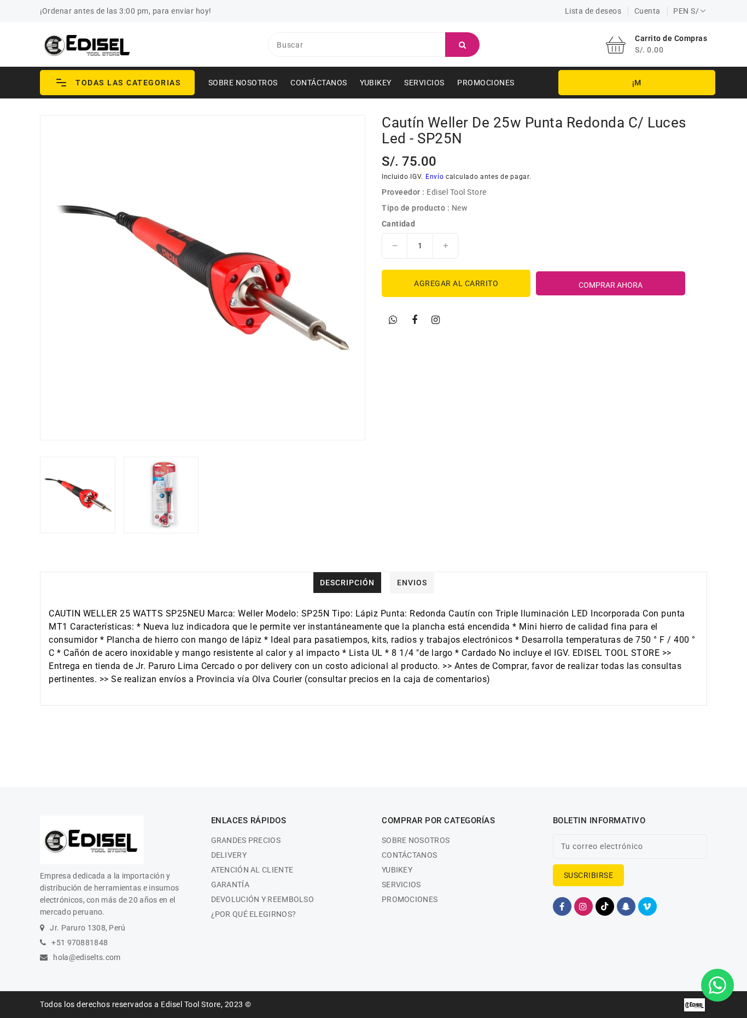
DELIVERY (229, 855)
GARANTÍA (230, 884)
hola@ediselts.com (86, 957)
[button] (117, 82)
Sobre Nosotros (243, 82)
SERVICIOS (424, 82)
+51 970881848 (79, 942)
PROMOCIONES (486, 82)
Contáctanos (318, 82)
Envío (434, 177)
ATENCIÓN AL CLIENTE (252, 869)
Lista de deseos (593, 11)
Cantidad (398, 224)
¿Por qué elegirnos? (253, 914)
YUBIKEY (376, 82)
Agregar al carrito (456, 283)
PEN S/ (686, 11)
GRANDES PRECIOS (246, 840)
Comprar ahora (611, 285)
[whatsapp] (393, 320)
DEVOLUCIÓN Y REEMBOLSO (262, 899)
